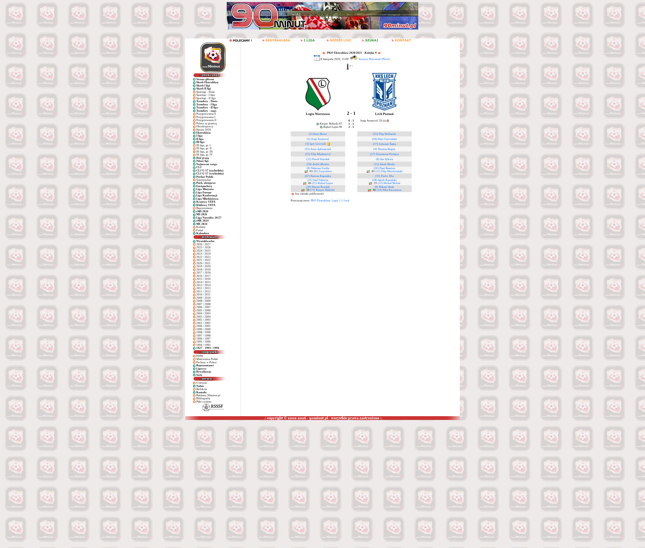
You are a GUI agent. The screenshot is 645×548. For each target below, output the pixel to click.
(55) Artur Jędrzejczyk (318, 148)
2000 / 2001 (203, 325)
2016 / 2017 (203, 275)
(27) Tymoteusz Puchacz (384, 154)
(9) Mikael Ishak (384, 186)
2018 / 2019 (203, 269)
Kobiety (201, 226)
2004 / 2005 (203, 313)
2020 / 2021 (203, 263)
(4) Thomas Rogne (384, 148)
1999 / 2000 (203, 329)
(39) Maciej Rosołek (318, 186)
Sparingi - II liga (206, 98)
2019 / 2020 (203, 266)
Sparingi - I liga (205, 94)
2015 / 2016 (203, 278)
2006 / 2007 (203, 307)
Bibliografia (203, 398)
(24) (318, 164)
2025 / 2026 (203, 247)
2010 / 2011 (203, 294)
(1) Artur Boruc (318, 133)
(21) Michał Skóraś (389, 183)
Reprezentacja (204, 207)
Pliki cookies (203, 401)
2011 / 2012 (203, 291)
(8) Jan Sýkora (384, 159)
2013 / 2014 (203, 285)
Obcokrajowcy (204, 126)
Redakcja (201, 388)
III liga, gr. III (204, 151)
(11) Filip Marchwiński (388, 171)
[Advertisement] (96, 458)
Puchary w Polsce (206, 362)
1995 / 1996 (203, 341)
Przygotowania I (205, 116)
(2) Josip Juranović (318, 138)
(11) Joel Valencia (317, 179)
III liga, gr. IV (204, 154)
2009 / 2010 (203, 297)
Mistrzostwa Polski (207, 358)
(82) (322, 171)
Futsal (199, 230)
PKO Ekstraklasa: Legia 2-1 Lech (330, 200)
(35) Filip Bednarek (384, 133)
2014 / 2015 (203, 282)
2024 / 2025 (203, 250)
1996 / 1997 (203, 338)
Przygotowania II (206, 119)
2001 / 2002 (203, 322)
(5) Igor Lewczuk (315, 143)
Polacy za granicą (206, 123)
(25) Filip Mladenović (318, 154)
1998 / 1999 (203, 332)
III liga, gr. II (204, 148)
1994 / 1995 (203, 344)
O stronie (201, 382)
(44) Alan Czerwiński (384, 138)
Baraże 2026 (203, 129)
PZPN (199, 355)
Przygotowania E (206, 113)
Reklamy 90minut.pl (208, 395)
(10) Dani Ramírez (384, 168)
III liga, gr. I (203, 145)
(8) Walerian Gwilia (318, 168)
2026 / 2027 (203, 244)
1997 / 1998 (203, 335)
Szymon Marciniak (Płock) (374, 58)
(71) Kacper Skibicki (322, 189)
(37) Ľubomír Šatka (384, 143)
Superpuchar (203, 179)
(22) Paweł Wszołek (318, 159)
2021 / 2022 (203, 259)
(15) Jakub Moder (384, 164)
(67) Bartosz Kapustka (318, 175)
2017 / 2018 (203, 272)
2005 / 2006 (203, 310)
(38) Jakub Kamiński (384, 179)
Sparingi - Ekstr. (205, 91)
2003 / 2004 (203, 316)
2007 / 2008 (203, 304)
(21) (322, 183)
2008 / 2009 (203, 300)
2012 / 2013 (203, 288)
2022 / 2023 (203, 256)
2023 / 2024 (203, 253)
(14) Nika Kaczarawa (389, 189)
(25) (384, 175)
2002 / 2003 (203, 319)
